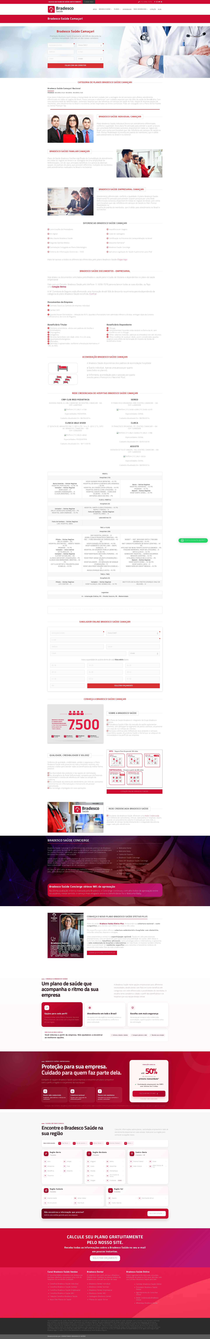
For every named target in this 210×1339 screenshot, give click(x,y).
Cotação (153, 9)
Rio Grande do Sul (152, 1198)
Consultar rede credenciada (149, 1099)
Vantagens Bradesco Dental (100, 1296)
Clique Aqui (122, 260)
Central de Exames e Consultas (131, 870)
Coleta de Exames (126, 854)
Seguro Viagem (125, 873)
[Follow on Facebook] (155, 2)
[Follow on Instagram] (157, 2)
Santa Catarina (122, 1203)
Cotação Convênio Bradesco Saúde (63, 1296)
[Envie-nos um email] (161, 2)
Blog (159, 9)
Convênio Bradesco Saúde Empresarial (65, 1290)
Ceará (96, 1166)
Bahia (129, 1143)
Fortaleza (115, 1180)
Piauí (96, 1176)
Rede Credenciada (140, 9)
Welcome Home (125, 848)
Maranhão (115, 1166)
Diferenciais (127, 9)
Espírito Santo (58, 1198)
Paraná (122, 1198)
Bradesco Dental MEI (97, 1293)
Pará (72, 1166)
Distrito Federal (114, 1143)
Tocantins (53, 1176)
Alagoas (96, 1162)
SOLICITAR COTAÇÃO (156, 1213)
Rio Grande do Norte (115, 1175)
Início (95, 9)
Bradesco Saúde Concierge (63, 863)
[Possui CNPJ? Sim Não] (133, 633)
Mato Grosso (138, 1166)
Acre (53, 1162)
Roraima (72, 1171)
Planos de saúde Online (98, 1300)
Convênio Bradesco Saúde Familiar (63, 1287)
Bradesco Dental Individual (99, 1284)
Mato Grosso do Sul (158, 1166)
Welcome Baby (125, 851)
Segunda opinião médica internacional (134, 864)
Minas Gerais (96, 1143)
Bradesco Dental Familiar (99, 1287)
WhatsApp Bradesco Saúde (147, 1303)
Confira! (92, 294)
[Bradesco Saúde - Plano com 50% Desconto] (61, 9)
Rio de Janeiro (80, 1143)
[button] (193, 540)
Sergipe (96, 1180)
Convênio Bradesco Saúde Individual (64, 1284)
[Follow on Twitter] (159, 2)
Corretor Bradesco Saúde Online (149, 1284)
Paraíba (95, 1171)
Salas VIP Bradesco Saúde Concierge (133, 861)
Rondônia (53, 1171)
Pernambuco (115, 1171)
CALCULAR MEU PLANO (147, 1093)
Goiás (158, 1162)
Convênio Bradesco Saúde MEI (62, 1293)
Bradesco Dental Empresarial (100, 1290)
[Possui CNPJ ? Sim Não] (90, 45)
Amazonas (52, 1166)
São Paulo (64, 1143)
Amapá (72, 1162)
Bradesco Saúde (104, 9)
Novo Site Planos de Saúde (60, 1300)
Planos (116, 9)
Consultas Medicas (126, 867)
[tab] (51, 93)
